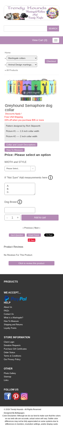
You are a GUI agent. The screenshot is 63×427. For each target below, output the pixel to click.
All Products (12, 70)
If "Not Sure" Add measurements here (25, 177)
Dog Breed (10, 201)
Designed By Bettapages (14, 413)
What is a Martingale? (13, 317)
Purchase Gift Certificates (15, 349)
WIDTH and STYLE (15, 162)
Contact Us (9, 314)
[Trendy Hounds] (31, 12)
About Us (8, 307)
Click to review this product (31, 263)
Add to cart (40, 217)
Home (8, 52)
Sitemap (7, 376)
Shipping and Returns (13, 324)
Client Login (9, 342)
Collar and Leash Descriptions (20, 144)
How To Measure (14, 150)
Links (6, 380)
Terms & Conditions (12, 356)
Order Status (9, 352)
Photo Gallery (10, 373)
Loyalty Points (10, 328)
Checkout (51, 61)
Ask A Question (17, 235)
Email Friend (33, 235)
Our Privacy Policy (12, 359)
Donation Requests (12, 345)
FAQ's (6, 310)
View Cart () (39, 40)
